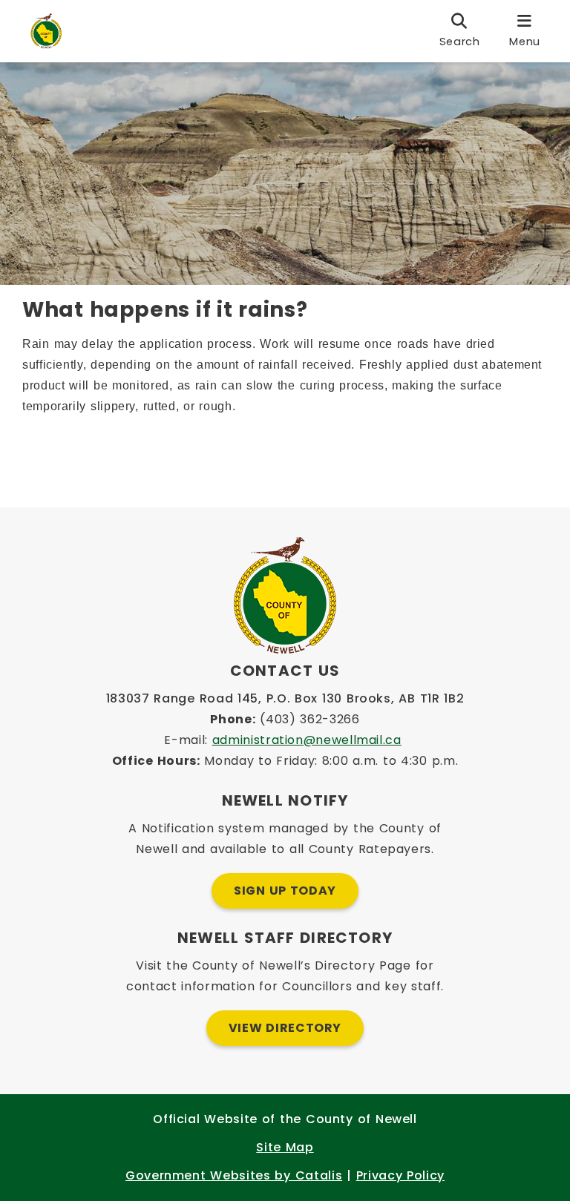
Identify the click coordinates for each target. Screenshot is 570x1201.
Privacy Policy (400, 1175)
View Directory (285, 1027)
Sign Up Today (285, 890)
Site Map (284, 1147)
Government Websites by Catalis (233, 1175)
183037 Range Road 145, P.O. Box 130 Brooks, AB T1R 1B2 (285, 698)
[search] (459, 31)
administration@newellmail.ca (307, 739)
